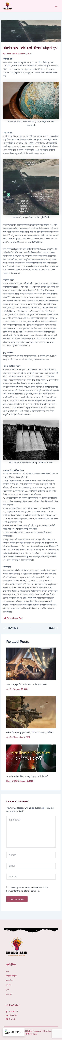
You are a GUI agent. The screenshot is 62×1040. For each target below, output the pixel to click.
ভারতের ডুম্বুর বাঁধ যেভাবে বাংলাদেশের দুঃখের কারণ (26, 684)
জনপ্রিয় (8, 985)
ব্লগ (7, 990)
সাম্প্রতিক (9, 689)
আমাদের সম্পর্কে (11, 976)
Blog (8, 781)
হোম (7, 971)
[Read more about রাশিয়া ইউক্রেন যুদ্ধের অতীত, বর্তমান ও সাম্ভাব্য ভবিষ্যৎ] (31, 712)
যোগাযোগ (9, 994)
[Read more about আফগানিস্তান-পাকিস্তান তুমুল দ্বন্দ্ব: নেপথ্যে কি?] (31, 758)
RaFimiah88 (31, 1034)
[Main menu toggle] (56, 6)
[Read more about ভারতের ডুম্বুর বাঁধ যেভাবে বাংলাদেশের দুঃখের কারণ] (31, 664)
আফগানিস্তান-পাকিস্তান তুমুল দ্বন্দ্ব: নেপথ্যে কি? (27, 776)
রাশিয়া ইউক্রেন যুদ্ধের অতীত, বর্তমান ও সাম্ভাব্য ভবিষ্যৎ (30, 732)
